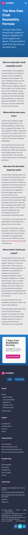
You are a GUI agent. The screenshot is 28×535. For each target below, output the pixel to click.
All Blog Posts (5, 502)
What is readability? (7, 444)
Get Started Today (13, 356)
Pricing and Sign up (7, 410)
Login (9, 379)
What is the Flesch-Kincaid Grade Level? (12, 449)
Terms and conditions (7, 510)
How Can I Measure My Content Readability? (13, 452)
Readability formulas (8, 405)
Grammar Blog (5, 467)
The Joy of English (6, 472)
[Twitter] (20, 526)
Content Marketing (6, 464)
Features (4, 394)
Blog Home (4, 499)
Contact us (4, 428)
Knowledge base (6, 423)
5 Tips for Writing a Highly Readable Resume (13, 492)
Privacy (18, 510)
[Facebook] (16, 526)
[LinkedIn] (24, 526)
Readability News (6, 470)
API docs (4, 431)
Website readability (7, 397)
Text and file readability (9, 399)
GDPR (24, 510)
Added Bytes (5, 515)
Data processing (9, 511)
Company (4, 475)
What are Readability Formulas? (10, 446)
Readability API (6, 402)
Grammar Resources (7, 426)
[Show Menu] (25, 3)
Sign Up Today (19, 379)
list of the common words (13, 241)
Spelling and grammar (8, 407)
